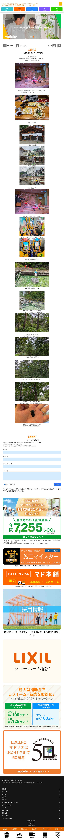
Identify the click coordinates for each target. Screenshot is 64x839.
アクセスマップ (46, 829)
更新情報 (4, 813)
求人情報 (34, 829)
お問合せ (12, 484)
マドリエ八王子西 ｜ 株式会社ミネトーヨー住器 (29, 3)
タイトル (5, 456)
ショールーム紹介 (7, 818)
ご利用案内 (31, 823)
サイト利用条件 (30, 825)
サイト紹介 (5, 815)
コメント (5, 471)
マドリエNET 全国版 (6, 3)
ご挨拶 (5, 829)
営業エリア (24, 829)
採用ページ (58, 829)
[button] (31, 37)
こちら (38, 543)
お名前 (5, 449)
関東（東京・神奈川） (14, 3)
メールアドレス (7, 463)
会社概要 (14, 829)
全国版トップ (31, 821)
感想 (6, 484)
